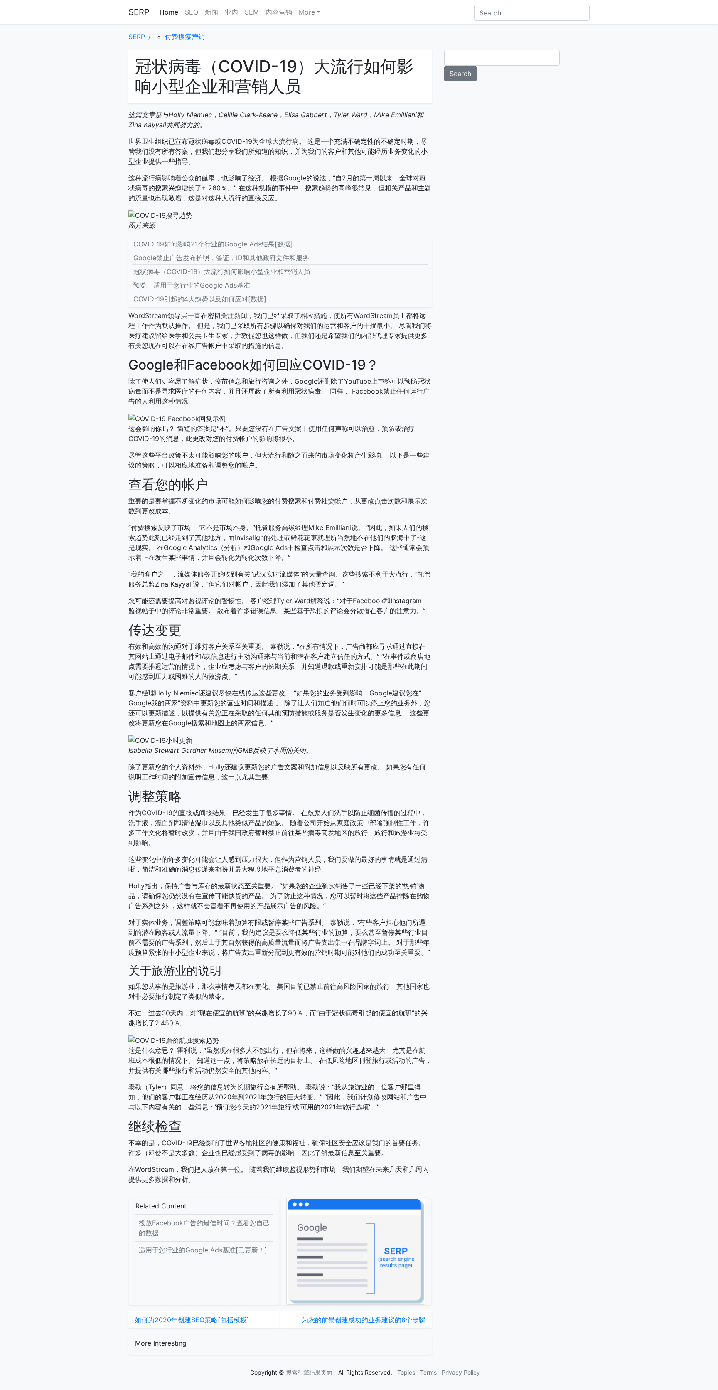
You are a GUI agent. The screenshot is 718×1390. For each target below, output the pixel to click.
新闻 (211, 12)
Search (460, 73)
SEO (191, 12)
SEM (252, 12)
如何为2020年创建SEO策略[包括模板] (192, 1320)
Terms (428, 1372)
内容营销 (279, 12)
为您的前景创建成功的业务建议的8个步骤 (363, 1320)
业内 (231, 12)
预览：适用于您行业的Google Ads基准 (191, 285)
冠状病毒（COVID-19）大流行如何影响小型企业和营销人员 (221, 271)
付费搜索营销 (185, 36)
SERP (139, 12)
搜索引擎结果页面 (309, 1372)
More (307, 12)
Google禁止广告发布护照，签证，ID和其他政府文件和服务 (221, 258)
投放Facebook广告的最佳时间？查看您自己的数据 (204, 1228)
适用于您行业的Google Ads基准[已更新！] (203, 1250)
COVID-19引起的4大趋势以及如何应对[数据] (199, 299)
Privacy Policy (461, 1372)
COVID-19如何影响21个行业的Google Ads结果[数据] (213, 244)
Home (169, 12)
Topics (406, 1372)
